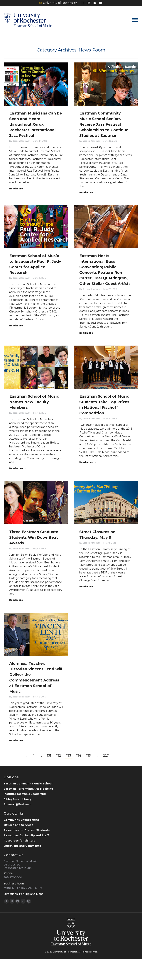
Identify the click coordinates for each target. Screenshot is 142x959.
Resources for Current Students (27, 830)
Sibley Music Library (17, 799)
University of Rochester (60, 3)
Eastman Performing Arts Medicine (28, 788)
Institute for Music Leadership (25, 794)
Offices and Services (18, 825)
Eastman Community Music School (28, 783)
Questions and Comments (22, 845)
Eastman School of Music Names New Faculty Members (34, 402)
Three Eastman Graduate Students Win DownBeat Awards (33, 537)
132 (58, 755)
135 (88, 755)
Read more (16, 188)
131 (49, 755)
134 (78, 755)
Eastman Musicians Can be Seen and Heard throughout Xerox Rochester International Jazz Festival (35, 124)
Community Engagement (21, 819)
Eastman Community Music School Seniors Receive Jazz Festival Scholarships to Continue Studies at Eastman (103, 124)
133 (68, 755)
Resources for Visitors (19, 840)
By (20, 140)
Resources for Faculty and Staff (26, 835)
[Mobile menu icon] (135, 20)
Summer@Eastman (17, 804)
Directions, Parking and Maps (23, 894)
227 (106, 755)
